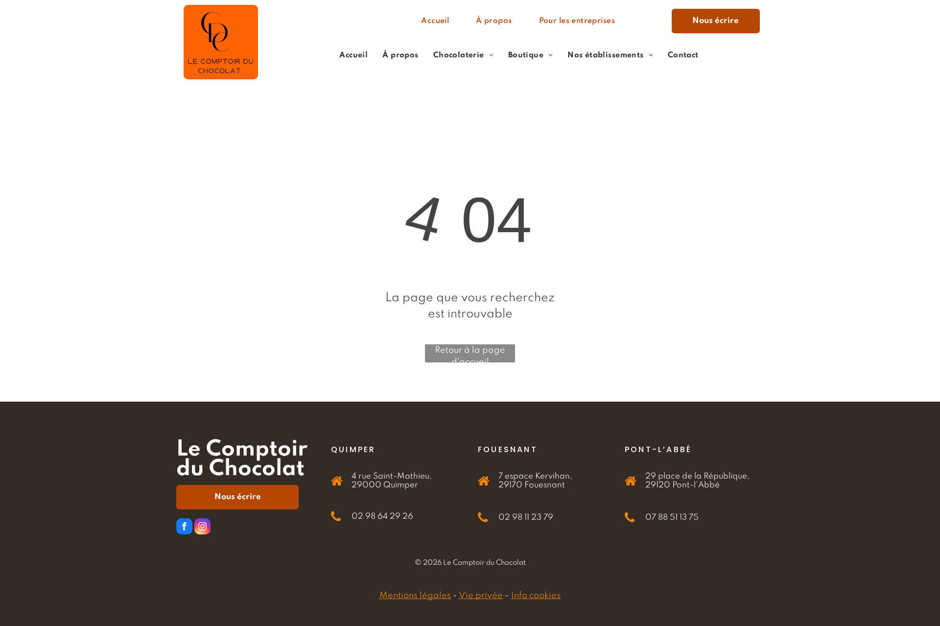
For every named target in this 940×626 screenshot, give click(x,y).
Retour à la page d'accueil (470, 354)
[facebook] (184, 527)
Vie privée (481, 595)
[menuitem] (438, 21)
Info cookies (536, 595)
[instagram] (202, 527)
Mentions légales (415, 595)
